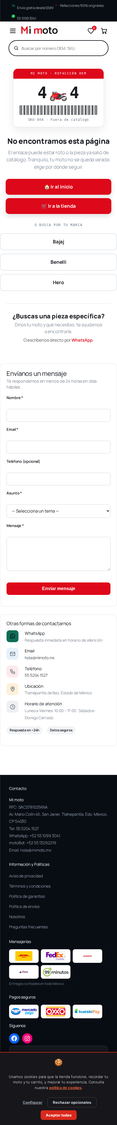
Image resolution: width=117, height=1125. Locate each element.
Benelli (58, 262)
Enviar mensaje (58, 588)
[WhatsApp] (12, 636)
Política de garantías (27, 896)
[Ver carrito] (103, 30)
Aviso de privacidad (26, 875)
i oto (39, 31)
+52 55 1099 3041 (45, 835)
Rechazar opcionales (72, 1102)
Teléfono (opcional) (23, 461)
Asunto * (14, 493)
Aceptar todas (59, 1115)
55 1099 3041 (26, 18)
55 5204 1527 (36, 675)
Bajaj (58, 241)
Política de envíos (24, 906)
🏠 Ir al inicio (58, 186)
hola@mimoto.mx (40, 657)
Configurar (32, 1102)
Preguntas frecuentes (28, 926)
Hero (58, 282)
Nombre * (15, 397)
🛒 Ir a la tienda (58, 206)
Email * (12, 429)
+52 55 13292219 (41, 842)
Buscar (94, 48)
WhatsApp (82, 340)
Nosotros (17, 916)
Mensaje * (15, 525)
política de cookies (65, 1087)
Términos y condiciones (30, 886)
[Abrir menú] (13, 31)
